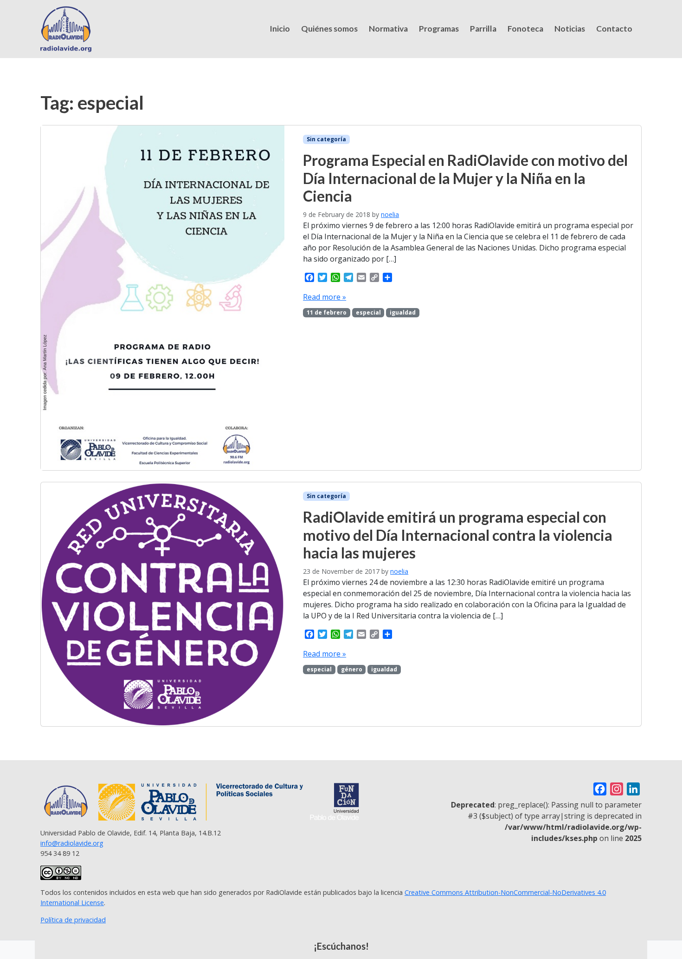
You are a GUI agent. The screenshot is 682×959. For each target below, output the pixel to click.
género (351, 669)
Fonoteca (525, 28)
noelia (390, 214)
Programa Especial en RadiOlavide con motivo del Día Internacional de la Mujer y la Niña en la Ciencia (465, 178)
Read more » (324, 297)
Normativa (388, 28)
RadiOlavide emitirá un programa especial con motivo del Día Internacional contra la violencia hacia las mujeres (457, 535)
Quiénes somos (329, 28)
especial (368, 312)
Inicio (280, 28)
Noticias (569, 28)
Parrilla (483, 28)
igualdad (403, 312)
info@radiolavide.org (71, 843)
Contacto (614, 28)
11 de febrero (327, 312)
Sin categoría (326, 139)
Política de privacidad (73, 919)
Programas (439, 28)
